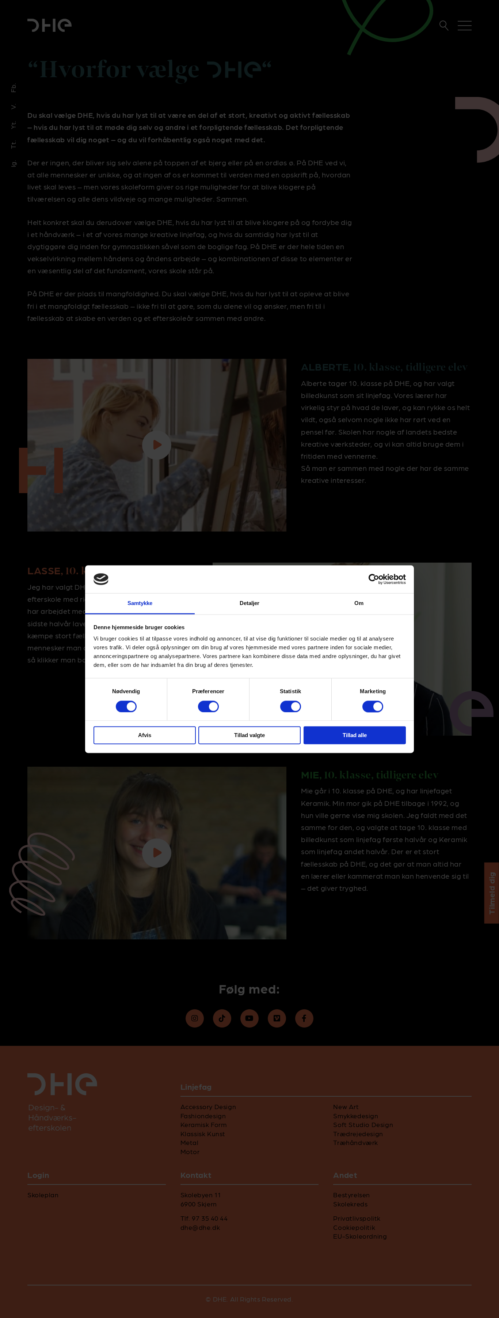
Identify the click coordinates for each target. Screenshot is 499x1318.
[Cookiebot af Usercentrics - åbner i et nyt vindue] (374, 579)
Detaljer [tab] (250, 603)
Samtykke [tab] (140, 603)
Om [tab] (358, 603)
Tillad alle (355, 735)
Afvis (144, 735)
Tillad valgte (249, 735)
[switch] (208, 706)
